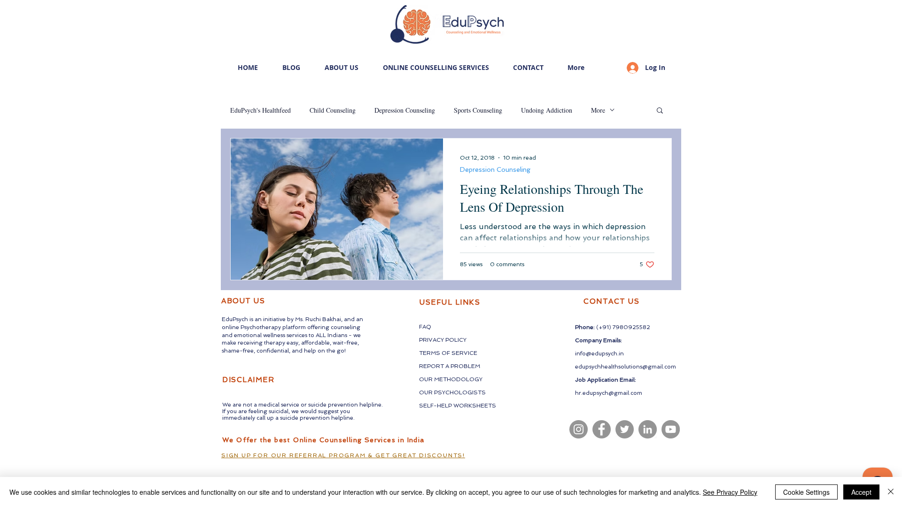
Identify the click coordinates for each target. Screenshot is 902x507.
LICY (460, 340)
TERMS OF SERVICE (448, 353)
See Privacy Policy (730, 492)
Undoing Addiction (546, 110)
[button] (659, 111)
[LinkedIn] (647, 429)
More (598, 110)
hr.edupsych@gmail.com (608, 393)
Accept (861, 492)
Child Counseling (333, 110)
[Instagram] (578, 429)
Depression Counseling (404, 110)
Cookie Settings (806, 492)
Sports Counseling (478, 110)
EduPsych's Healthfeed (260, 110)
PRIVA (427, 340)
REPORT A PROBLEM (449, 366)
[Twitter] (624, 429)
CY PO (445, 340)
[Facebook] (601, 429)
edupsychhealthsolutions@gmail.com (625, 366)
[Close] (890, 491)
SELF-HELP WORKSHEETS (457, 405)
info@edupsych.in (599, 353)
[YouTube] (670, 429)
